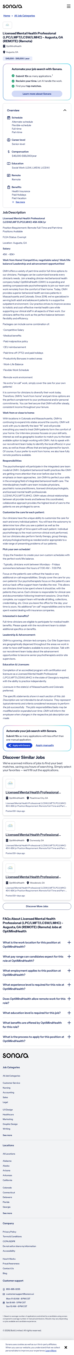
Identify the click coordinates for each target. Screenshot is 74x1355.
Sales (5, 1097)
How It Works (9, 1259)
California (7, 1180)
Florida (6, 1202)
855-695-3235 (13, 1289)
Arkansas (7, 1175)
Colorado (7, 1187)
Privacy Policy (9, 1231)
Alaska (6, 1165)
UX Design (8, 1109)
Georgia (6, 1207)
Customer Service (11, 1083)
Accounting (8, 1092)
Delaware (7, 1197)
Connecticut (9, 1192)
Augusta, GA (12, 52)
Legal (5, 1102)
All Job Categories (11, 1075)
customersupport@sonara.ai (20, 1294)
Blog (5, 1273)
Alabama (7, 1161)
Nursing (6, 1087)
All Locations (9, 1153)
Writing (6, 1128)
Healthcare (8, 1114)
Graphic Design (10, 1124)
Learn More (50, 1350)
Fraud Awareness (11, 1263)
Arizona (6, 1170)
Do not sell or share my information (19, 1246)
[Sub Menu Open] (64, 110)
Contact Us (8, 1268)
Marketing (8, 1119)
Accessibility (9, 1251)
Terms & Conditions (12, 1236)
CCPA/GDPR (9, 1241)
